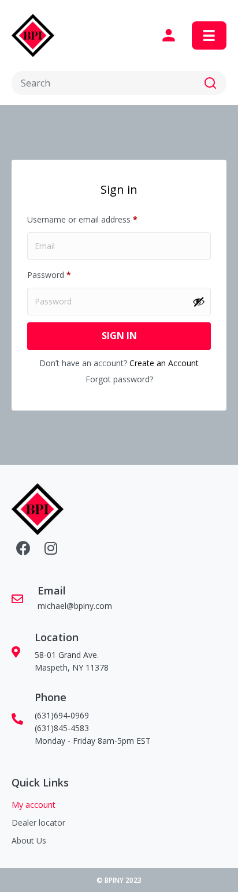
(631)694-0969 (62, 715)
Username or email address (98, 219)
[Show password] (198, 301)
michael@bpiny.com (75, 605)
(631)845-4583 (62, 727)
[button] (210, 83)
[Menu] (209, 35)
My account (33, 804)
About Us (29, 840)
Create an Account (164, 362)
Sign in (119, 335)
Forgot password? (119, 379)
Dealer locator (38, 822)
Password (65, 274)
